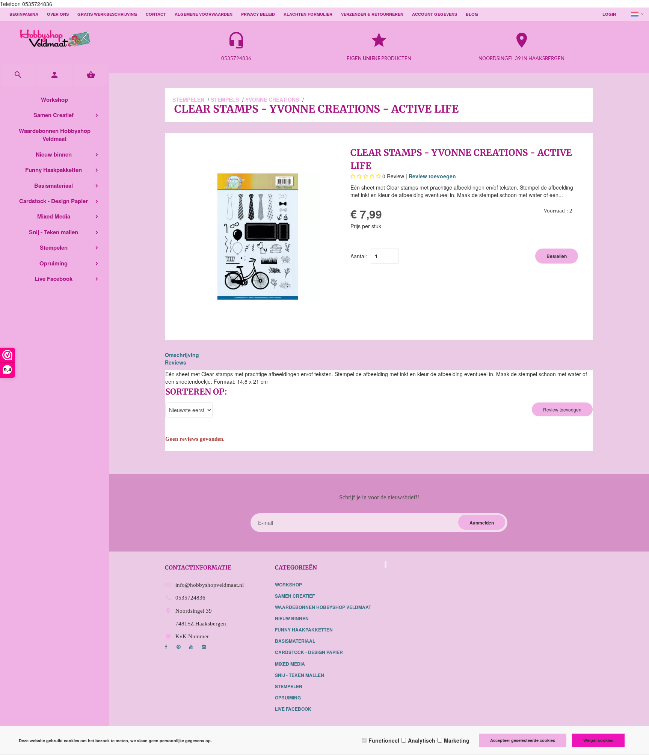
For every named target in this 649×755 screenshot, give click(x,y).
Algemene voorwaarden (203, 14)
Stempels (225, 99)
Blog (472, 14)
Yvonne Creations (272, 99)
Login (609, 14)
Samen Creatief (53, 115)
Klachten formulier (308, 14)
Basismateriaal (53, 185)
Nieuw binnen (54, 154)
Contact (156, 14)
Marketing (456, 740)
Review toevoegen (432, 176)
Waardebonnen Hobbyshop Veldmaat (55, 135)
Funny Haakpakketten (53, 170)
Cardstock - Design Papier (53, 201)
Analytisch (421, 740)
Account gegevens (434, 14)
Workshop (54, 99)
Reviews (175, 362)
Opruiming (53, 263)
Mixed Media (53, 216)
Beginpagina (23, 14)
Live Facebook (53, 278)
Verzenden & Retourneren (372, 14)
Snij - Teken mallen (53, 232)
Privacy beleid (258, 14)
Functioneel (383, 740)
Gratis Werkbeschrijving (107, 14)
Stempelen (54, 247)
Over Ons (58, 14)
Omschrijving (182, 355)
